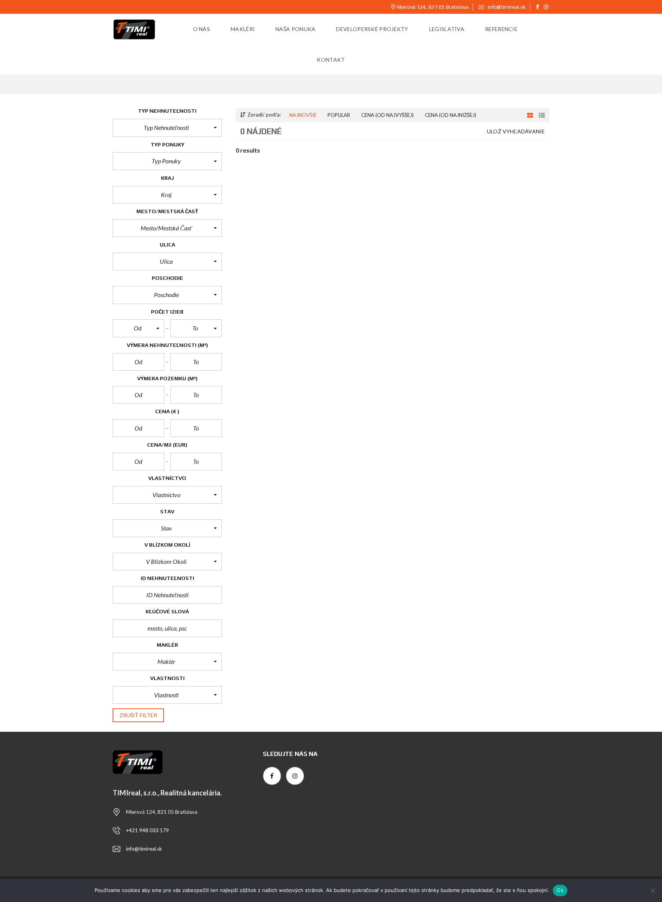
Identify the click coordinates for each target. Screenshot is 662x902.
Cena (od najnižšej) (450, 115)
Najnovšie (302, 115)
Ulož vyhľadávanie (516, 131)
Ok (560, 890)
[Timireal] (134, 29)
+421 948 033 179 (147, 830)
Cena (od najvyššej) (387, 115)
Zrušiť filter (138, 715)
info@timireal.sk (506, 7)
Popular (339, 115)
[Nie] (652, 890)
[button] (167, 127)
